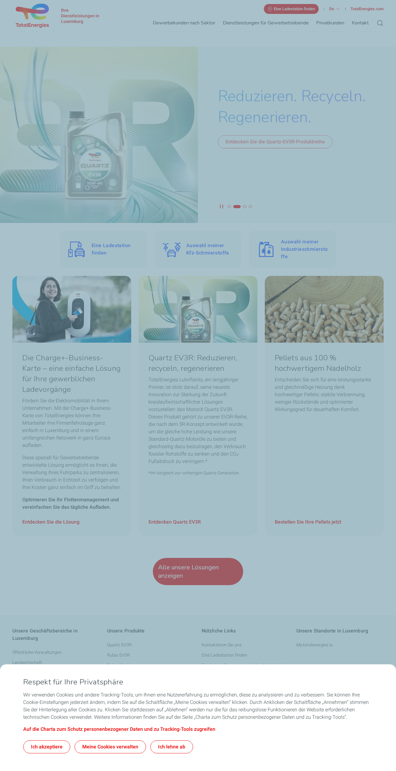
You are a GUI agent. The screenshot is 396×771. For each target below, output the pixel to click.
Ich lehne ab (171, 747)
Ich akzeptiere (46, 747)
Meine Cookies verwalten (110, 747)
